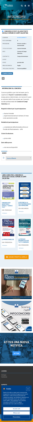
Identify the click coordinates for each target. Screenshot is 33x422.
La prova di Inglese (8, 239)
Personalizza (16, 417)
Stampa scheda (7, 73)
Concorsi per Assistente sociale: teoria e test (7, 205)
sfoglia (4, 213)
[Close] (28, 389)
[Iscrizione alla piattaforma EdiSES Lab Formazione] (25, 190)
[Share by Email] (3, 78)
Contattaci (4, 377)
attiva (16, 353)
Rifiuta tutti (16, 413)
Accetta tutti (16, 408)
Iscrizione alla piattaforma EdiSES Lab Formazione (24, 204)
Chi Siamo (3, 375)
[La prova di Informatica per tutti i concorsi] (25, 227)
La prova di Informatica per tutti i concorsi (23, 240)
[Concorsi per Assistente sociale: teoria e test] (8, 190)
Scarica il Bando (11, 158)
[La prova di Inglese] (8, 227)
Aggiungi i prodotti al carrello (18, 257)
